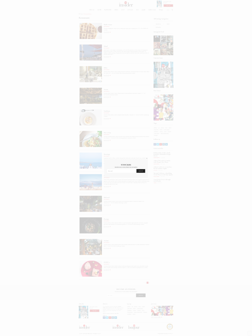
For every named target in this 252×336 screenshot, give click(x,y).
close (147, 158)
